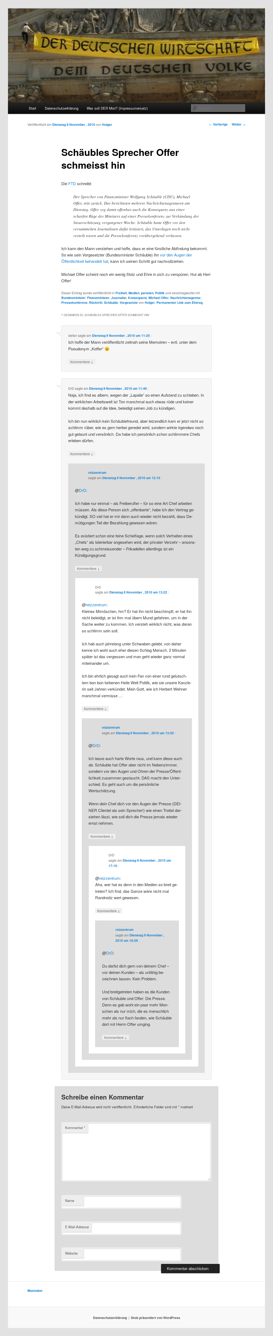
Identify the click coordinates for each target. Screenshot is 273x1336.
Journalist (118, 297)
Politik (159, 293)
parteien (147, 293)
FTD (72, 183)
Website (71, 1253)
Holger (107, 124)
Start (32, 108)
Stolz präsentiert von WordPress (155, 1317)
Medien (134, 293)
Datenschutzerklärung (61, 108)
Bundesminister (73, 297)
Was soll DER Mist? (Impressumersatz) (117, 108)
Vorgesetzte (129, 302)
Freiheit (121, 293)
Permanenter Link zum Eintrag (179, 302)
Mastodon (34, 1290)
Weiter (239, 124)
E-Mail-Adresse (77, 1226)
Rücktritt (95, 302)
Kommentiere (81, 361)
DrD (82, 490)
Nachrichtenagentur (185, 297)
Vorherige (218, 124)
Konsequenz (137, 297)
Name (69, 1200)
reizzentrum (97, 472)
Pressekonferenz (74, 302)
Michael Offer (158, 297)
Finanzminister (98, 297)
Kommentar (75, 1127)
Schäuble (111, 302)
